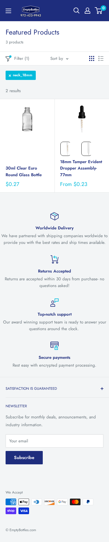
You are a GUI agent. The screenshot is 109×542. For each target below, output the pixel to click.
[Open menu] (8, 11)
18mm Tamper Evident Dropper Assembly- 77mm (81, 168)
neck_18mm (22, 75)
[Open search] (77, 11)
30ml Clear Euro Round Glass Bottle (24, 171)
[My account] (87, 11)
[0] (98, 10)
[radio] (65, 149)
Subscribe (24, 457)
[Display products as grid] (91, 58)
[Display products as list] (100, 58)
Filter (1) (21, 58)
